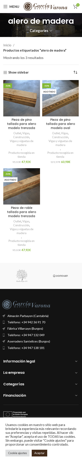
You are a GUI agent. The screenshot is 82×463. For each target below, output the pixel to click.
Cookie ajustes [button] (17, 453)
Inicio (7, 45)
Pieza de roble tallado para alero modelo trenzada (21, 212)
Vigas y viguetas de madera (21, 143)
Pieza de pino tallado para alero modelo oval (60, 124)
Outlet (17, 133)
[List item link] (41, 322)
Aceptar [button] (39, 453)
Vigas (25, 133)
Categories (39, 31)
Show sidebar (18, 72)
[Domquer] (60, 276)
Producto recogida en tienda (22, 154)
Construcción (21, 137)
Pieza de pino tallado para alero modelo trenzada (21, 124)
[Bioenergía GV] (21, 276)
